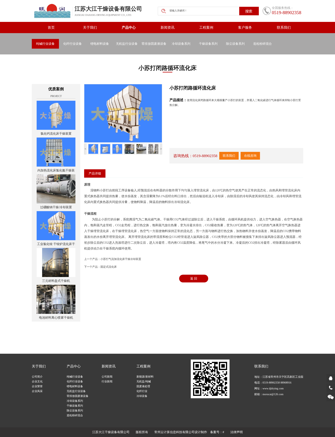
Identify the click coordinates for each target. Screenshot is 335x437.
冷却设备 (141, 396)
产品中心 (129, 27)
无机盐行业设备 (127, 43)
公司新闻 (107, 376)
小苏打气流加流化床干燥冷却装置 (120, 259)
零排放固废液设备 (154, 43)
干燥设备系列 (208, 43)
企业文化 (37, 381)
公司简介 (37, 376)
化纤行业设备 (72, 43)
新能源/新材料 (145, 376)
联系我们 (284, 27)
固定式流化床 (108, 266)
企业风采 (37, 391)
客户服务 (245, 27)
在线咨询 (250, 155)
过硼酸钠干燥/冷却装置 (56, 207)
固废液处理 (143, 386)
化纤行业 (141, 391)
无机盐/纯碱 (143, 381)
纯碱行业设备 (45, 43)
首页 (51, 27)
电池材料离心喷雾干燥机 (56, 317)
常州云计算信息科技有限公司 (174, 432)
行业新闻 (107, 381)
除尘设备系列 (235, 43)
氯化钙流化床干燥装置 (56, 133)
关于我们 (90, 27)
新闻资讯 (167, 27)
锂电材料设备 (99, 43)
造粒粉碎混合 (262, 43)
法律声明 (236, 432)
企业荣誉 (37, 386)
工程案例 (206, 27)
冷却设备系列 (181, 43)
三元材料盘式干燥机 (56, 280)
